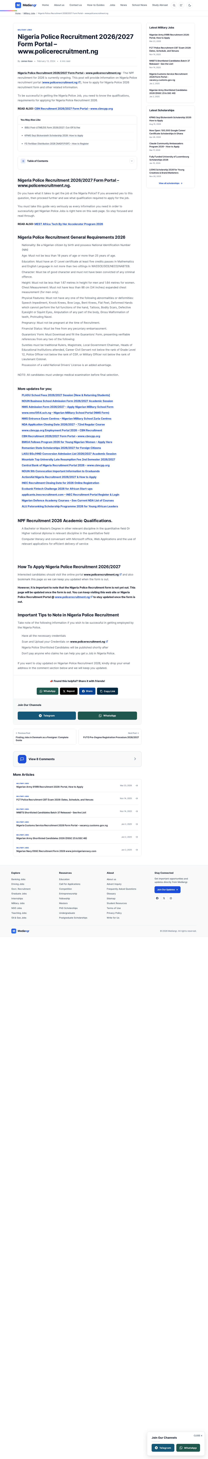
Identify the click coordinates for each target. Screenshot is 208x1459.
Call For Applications (69, 884)
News (123, 5)
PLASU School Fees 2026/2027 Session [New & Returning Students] (66, 395)
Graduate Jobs (19, 893)
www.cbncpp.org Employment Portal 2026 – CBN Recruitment (62, 430)
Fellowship (64, 898)
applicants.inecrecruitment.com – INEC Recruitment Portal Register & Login (70, 494)
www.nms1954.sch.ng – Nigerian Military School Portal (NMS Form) (65, 412)
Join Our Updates (167, 889)
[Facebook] (157, 898)
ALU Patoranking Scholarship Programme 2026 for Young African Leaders (70, 506)
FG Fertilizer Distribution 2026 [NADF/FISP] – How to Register (57, 143)
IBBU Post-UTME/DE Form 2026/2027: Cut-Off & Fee (52, 127)
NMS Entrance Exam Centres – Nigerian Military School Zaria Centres (66, 418)
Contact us (76, 5)
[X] (164, 898)
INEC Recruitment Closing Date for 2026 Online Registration (60, 482)
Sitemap (111, 898)
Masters (63, 903)
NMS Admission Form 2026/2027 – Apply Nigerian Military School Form (67, 406)
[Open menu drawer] (181, 5)
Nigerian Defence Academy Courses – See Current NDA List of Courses (68, 500)
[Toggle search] (174, 5)
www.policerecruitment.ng (61, 82)
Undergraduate (67, 913)
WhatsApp (109, 715)
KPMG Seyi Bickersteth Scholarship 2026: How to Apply (54, 135)
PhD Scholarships (68, 908)
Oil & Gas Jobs (18, 917)
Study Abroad (160, 5)
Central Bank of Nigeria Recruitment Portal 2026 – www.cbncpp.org (66, 465)
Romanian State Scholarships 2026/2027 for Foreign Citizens (61, 447)
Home (45, 5)
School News (139, 5)
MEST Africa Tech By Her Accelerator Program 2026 (68, 224)
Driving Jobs (17, 884)
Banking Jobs (18, 879)
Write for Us (113, 917)
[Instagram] (171, 898)
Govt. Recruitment (21, 889)
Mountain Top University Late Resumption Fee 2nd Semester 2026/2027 (68, 459)
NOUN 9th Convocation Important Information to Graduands (61, 471)
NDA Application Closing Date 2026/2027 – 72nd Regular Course (63, 424)
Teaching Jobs (18, 913)
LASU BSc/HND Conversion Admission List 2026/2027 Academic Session (69, 453)
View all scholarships (170, 183)
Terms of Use (114, 908)
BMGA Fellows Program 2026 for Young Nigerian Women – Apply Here (67, 442)
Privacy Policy (114, 913)
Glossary (111, 893)
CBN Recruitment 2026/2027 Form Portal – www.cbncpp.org (73, 108)
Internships (17, 898)
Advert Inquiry (114, 884)
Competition (65, 889)
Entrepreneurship (68, 893)
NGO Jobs (16, 908)
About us (59, 5)
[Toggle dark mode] (190, 5)
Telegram (49, 715)
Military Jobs (29, 13)
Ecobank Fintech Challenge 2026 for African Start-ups (57, 488)
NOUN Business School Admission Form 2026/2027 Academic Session (67, 401)
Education (64, 879)
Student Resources (117, 903)
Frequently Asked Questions (121, 889)
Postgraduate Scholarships (73, 917)
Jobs (112, 5)
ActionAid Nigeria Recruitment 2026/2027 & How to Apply (59, 477)
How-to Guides (95, 5)
